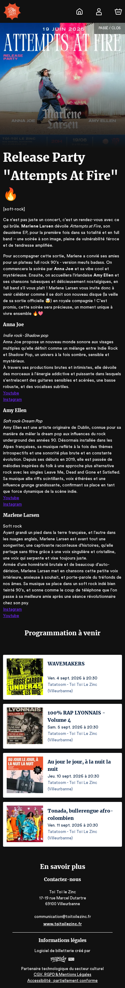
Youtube (11, 393)
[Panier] (118, 11)
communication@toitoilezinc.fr (62, 917)
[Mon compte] (99, 11)
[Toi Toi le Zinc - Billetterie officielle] (79, 11)
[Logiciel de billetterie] (62, 960)
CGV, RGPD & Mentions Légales (62, 974)
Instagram (12, 399)
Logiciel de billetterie (54, 951)
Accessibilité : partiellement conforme (62, 981)
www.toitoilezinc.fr (62, 924)
